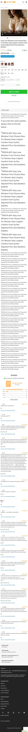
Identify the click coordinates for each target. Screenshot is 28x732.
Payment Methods (4, 701)
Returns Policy (4, 706)
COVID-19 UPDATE (5, 692)
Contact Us (3, 685)
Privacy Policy (4, 688)
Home (2, 7)
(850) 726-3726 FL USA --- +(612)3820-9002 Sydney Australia (14, 670)
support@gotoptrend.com (6, 672)
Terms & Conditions (5, 690)
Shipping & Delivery (5, 703)
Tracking (2, 708)
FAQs (2, 699)
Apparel (6, 7)
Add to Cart (14, 92)
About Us (3, 683)
